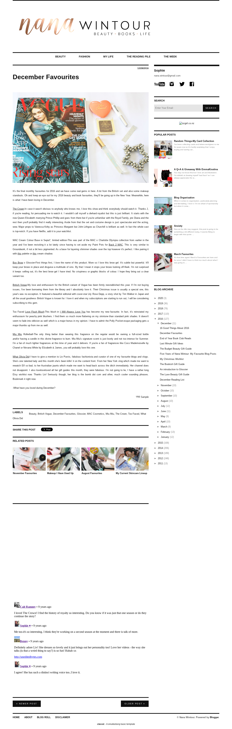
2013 (161, 453)
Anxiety (178, 226)
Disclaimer (62, 717)
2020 (161, 298)
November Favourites (25, 473)
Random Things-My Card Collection (194, 141)
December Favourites (64, 413)
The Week (170, 56)
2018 (161, 308)
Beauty (60, 56)
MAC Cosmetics (95, 413)
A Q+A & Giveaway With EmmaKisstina (196, 169)
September (167, 395)
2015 (161, 442)
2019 (161, 303)
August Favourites (92, 473)
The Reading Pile (138, 56)
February (166, 432)
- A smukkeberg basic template (116, 724)
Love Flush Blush (34, 311)
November (166, 385)
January (165, 437)
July (163, 406)
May (163, 416)
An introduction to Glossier (174, 369)
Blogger (214, 717)
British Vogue (20, 285)
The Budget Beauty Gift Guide (176, 348)
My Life (108, 56)
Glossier (81, 413)
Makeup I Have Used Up (60, 473)
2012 (161, 458)
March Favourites (183, 254)
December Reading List (172, 379)
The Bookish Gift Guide (172, 364)
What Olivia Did (21, 356)
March (164, 426)
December (166, 323)
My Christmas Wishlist (172, 359)
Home (16, 717)
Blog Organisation (184, 197)
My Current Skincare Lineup (131, 473)
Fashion (84, 56)
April (163, 421)
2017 (161, 313)
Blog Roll (44, 717)
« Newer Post (26, 704)
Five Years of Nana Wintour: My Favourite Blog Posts (188, 353)
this (19, 253)
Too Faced (133, 413)
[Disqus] (81, 551)
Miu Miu (17, 334)
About (28, 717)
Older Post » (135, 704)
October (165, 390)
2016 (161, 318)
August (165, 401)
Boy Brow (18, 262)
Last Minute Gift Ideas (171, 343)
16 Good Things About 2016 (174, 328)
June (164, 411)
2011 (161, 463)
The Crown (18, 208)
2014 (161, 448)
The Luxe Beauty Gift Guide (174, 374)
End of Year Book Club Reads (175, 338)
